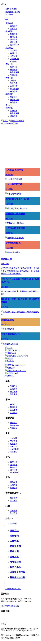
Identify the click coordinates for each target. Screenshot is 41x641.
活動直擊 (13, 485)
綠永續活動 (14, 72)
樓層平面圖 (14, 100)
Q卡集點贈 (14, 59)
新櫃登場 (13, 70)
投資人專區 (15, 567)
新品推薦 (13, 392)
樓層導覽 (9, 94)
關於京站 (14, 530)
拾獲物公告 (14, 45)
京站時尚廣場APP (13, 589)
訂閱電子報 (15, 546)
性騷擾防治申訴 (17, 577)
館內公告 (13, 37)
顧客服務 (9, 31)
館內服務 (13, 40)
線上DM (8, 105)
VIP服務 (13, 61)
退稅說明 (13, 42)
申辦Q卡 (13, 53)
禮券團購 (13, 498)
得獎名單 (13, 116)
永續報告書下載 (17, 572)
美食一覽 (9, 78)
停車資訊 (13, 29)
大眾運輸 (13, 26)
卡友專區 (9, 48)
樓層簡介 (13, 97)
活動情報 (13, 111)
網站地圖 (14, 551)
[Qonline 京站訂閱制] (9, 123)
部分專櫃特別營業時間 (10, 606)
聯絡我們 (14, 536)
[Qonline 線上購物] (16, 121)
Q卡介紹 (13, 50)
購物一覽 (9, 64)
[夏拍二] (4, 121)
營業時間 (13, 34)
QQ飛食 (13, 81)
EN (6, 19)
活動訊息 (9, 108)
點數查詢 (13, 444)
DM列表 (13, 523)
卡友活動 (13, 56)
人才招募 (14, 541)
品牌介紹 (13, 67)
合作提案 (14, 556)
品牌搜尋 (13, 75)
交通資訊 (9, 23)
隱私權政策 (15, 562)
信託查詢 (13, 501)
